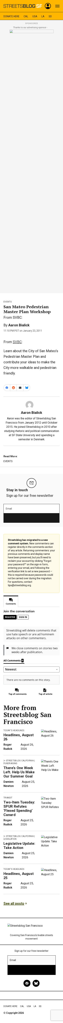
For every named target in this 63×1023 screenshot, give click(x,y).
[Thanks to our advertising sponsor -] (32, 160)
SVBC (17, 342)
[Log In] (48, 6)
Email (9, 508)
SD (50, 16)
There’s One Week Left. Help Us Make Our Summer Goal (19, 772)
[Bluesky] (36, 983)
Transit (8, 798)
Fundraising (10, 763)
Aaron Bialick (19, 325)
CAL (26, 16)
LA (42, 16)
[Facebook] (26, 983)
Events (8, 302)
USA (34, 16)
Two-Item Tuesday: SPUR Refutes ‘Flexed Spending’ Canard (19, 808)
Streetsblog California (20, 761)
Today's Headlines (14, 730)
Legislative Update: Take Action (19, 845)
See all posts (14, 903)
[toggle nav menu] (57, 6)
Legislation (10, 839)
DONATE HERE (11, 16)
